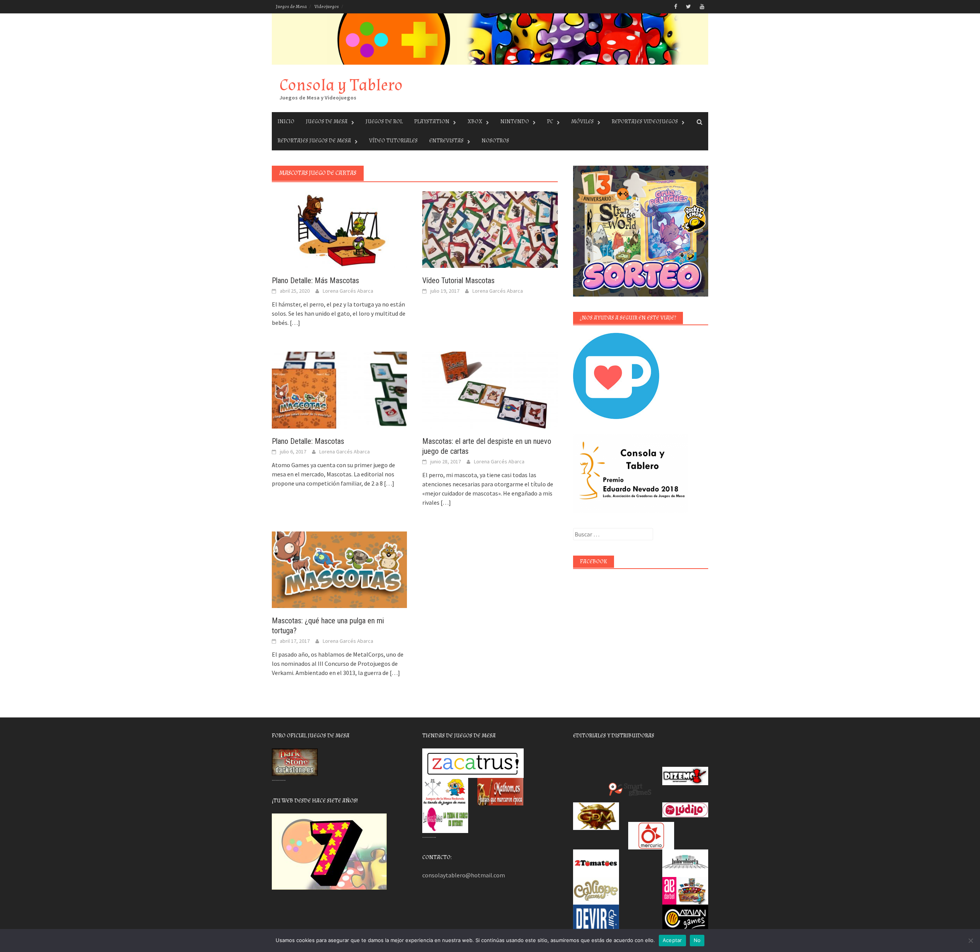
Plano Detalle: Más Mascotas (315, 280)
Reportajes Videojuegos (645, 121)
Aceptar (672, 940)
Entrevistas (446, 140)
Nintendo (514, 121)
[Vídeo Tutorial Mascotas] (489, 229)
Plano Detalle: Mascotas (308, 441)
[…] (294, 322)
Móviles (582, 121)
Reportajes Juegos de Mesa (314, 140)
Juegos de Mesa (291, 7)
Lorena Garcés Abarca (348, 290)
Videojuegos (326, 7)
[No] (970, 940)
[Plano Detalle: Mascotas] (339, 389)
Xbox (474, 121)
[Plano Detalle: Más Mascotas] (339, 229)
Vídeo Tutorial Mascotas (458, 280)
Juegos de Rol (384, 121)
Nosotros (495, 140)
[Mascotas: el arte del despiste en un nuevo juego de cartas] (489, 389)
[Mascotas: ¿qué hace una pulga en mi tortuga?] (339, 569)
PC (550, 121)
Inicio (286, 121)
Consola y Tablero (341, 85)
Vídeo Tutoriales (393, 140)
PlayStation (431, 121)
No (697, 940)
